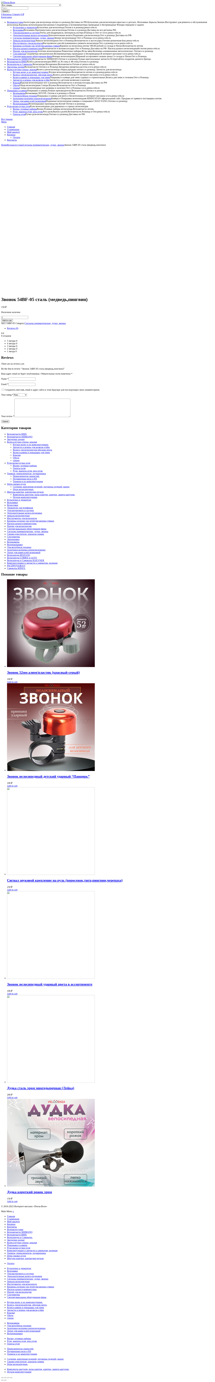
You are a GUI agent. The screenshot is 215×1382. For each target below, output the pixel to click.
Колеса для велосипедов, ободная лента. (33, 75)
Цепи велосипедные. (23, 489)
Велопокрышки (21, 103)
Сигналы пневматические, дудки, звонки (33, 38)
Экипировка (13, 539)
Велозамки (18, 30)
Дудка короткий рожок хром (29, 1192)
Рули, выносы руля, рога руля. (28, 111)
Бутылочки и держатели (25, 27)
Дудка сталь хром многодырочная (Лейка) (40, 1088)
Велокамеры (19, 93)
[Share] (5, 1377)
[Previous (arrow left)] (2, 1380)
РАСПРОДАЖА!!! (16, 565)
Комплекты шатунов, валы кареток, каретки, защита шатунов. (44, 494)
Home (4, 145)
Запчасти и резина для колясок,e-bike (31, 80)
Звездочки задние (16, 67)
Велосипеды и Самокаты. (20, 64)
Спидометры (19, 53)
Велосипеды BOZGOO (18, 555)
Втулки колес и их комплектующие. (31, 72)
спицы (16, 88)
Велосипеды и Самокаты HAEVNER (25, 560)
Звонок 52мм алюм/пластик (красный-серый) (43, 672)
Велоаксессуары (15, 22)
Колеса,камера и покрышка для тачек (31, 77)
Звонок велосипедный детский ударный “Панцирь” (48, 776)
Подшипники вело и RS (25, 479)
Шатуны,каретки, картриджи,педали (25, 492)
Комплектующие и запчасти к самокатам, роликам (32, 563)
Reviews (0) (12, 328)
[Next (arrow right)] (5, 1380)
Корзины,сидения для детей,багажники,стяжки (36, 46)
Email (4, 384)
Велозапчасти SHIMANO (19, 59)
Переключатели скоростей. (26, 476)
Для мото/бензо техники (25, 96)
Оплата (16, 137)
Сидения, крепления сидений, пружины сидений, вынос (41, 486)
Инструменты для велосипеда (28, 43)
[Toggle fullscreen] (8, 1377)
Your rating (7, 395)
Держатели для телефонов (20, 508)
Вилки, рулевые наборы (25, 109)
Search (5, 11)
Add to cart (7, 320)
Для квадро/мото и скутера (26, 32)
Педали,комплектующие (25, 497)
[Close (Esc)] (2, 1377)
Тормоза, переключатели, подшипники (26, 473)
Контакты (12, 140)
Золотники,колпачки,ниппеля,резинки (32, 98)
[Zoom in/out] (11, 1377)
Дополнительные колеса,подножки (30, 35)
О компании (13, 129)
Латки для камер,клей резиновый (29, 101)
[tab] (110, 328)
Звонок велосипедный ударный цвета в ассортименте (49, 984)
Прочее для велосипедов (25, 51)
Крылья (16, 82)
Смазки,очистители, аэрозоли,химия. (25, 534)
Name (4, 379)
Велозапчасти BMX (17, 61)
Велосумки (12, 505)
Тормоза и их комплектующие (28, 481)
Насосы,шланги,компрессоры (27, 48)
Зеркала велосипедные (24, 40)
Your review (7, 416)
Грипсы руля (19, 114)
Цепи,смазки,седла (16, 484)
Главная (11, 127)
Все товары (7, 119)
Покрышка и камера (17, 90)
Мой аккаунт (13, 132)
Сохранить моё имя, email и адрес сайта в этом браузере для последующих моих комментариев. (52, 390)
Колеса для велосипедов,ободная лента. (32, 450)
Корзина (11, 134)
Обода (16, 85)
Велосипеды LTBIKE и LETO (22, 558)
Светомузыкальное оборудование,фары (32, 56)
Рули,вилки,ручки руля (18, 106)
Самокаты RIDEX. (16, 568)
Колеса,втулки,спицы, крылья (22, 69)
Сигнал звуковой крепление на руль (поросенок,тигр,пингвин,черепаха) (65, 880)
